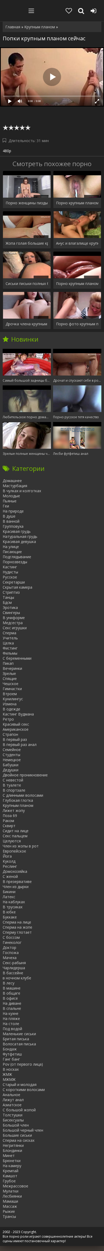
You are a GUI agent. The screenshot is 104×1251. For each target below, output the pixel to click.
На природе (13, 511)
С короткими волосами (24, 1089)
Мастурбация (15, 485)
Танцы (8, 597)
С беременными (17, 658)
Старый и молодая (20, 1084)
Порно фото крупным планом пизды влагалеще (77, 323)
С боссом (11, 937)
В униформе (14, 617)
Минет (9, 1155)
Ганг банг (11, 1059)
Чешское (10, 683)
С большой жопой (19, 1109)
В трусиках (12, 906)
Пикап (8, 663)
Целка (8, 643)
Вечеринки (12, 668)
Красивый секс (16, 724)
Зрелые (9, 673)
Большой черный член (23, 1130)
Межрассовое (15, 1186)
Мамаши (10, 1201)
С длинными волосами (23, 795)
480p (7, 150)
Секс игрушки (15, 627)
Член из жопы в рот (21, 846)
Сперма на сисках (18, 1140)
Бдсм (7, 602)
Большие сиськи (17, 1135)
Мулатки (10, 1191)
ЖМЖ (7, 1074)
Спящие (10, 678)
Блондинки (12, 1150)
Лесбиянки (12, 1196)
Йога (7, 856)
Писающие (12, 551)
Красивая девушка (19, 541)
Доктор (9, 947)
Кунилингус (13, 698)
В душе (9, 516)
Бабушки (10, 764)
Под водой (12, 1028)
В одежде (11, 708)
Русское (10, 577)
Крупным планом (18, 805)
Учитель (10, 637)
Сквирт (9, 825)
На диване (12, 1003)
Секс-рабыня (14, 962)
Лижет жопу (14, 810)
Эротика (10, 607)
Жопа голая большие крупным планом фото (27, 243)
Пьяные (10, 500)
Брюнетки (12, 1160)
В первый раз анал (20, 744)
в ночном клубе (17, 977)
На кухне (10, 1013)
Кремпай (10, 1170)
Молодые (11, 495)
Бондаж (10, 1048)
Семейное (12, 749)
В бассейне (13, 972)
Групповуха (13, 526)
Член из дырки (16, 886)
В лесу (8, 983)
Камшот (10, 1175)
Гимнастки (12, 688)
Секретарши (14, 582)
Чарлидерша (14, 967)
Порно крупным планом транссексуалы (77, 283)
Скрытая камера (17, 587)
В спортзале (14, 790)
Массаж (10, 1206)
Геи (6, 506)
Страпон (10, 734)
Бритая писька (16, 1038)
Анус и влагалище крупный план (77, 243)
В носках (11, 1069)
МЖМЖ (9, 1079)
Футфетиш (12, 1054)
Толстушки (12, 1114)
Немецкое (12, 759)
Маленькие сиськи (19, 1033)
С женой (10, 876)
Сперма (9, 632)
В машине (12, 988)
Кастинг (10, 566)
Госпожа (11, 952)
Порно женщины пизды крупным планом (27, 202)
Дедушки (10, 769)
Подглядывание (17, 556)
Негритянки (13, 1145)
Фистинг (10, 648)
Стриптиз (11, 592)
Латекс (9, 896)
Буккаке (10, 917)
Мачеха (10, 957)
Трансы (9, 1216)
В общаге (11, 993)
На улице (11, 546)
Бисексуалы (13, 1120)
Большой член (16, 1125)
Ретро (8, 719)
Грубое (9, 1180)
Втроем (10, 693)
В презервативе (17, 881)
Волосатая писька (19, 1043)
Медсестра (13, 622)
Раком (8, 820)
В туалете (12, 785)
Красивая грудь (17, 531)
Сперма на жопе (17, 927)
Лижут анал (13, 1099)
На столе (11, 1023)
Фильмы (10, 653)
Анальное (11, 1094)
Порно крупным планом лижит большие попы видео (77, 202)
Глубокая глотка (18, 800)
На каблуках (14, 901)
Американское (16, 729)
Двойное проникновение (25, 774)
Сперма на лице (17, 922)
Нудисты (10, 571)
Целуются (12, 840)
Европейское (14, 851)
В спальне (12, 1008)
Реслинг (10, 866)
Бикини (9, 891)
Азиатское (12, 1104)
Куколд (9, 861)
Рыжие (9, 1211)
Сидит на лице (16, 830)
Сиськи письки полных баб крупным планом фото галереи (27, 283)
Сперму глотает (17, 932)
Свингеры (11, 612)
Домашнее (12, 480)
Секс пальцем (15, 835)
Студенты (11, 754)
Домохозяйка (15, 871)
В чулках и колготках (22, 490)
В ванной (11, 521)
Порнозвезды (15, 561)
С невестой (13, 780)
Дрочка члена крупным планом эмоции (27, 323)
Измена (10, 703)
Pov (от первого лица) (23, 1064)
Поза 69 (10, 815)
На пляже (11, 1018)
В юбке (9, 911)
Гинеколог (12, 942)
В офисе (10, 998)
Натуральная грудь (20, 536)
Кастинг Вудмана (18, 714)
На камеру (12, 1165)
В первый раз (15, 739)
